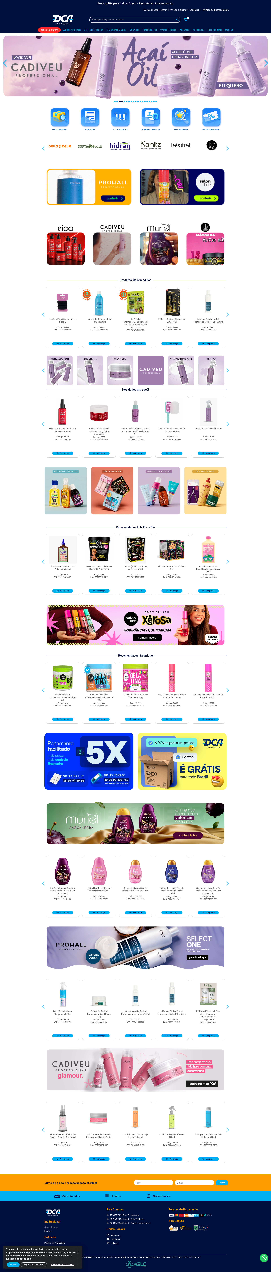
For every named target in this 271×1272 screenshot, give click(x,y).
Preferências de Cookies (62, 1264)
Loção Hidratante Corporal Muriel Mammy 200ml (99, 889)
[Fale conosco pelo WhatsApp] (264, 1258)
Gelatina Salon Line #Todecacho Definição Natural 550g (99, 697)
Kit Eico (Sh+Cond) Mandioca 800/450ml (171, 320)
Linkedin (114, 1243)
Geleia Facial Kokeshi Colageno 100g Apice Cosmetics (99, 431)
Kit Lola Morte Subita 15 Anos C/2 (172, 567)
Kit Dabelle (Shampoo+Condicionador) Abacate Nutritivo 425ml (135, 322)
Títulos (116, 1196)
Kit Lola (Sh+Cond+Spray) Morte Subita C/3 (135, 567)
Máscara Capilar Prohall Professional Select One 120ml (135, 1012)
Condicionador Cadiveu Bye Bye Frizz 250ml (135, 1135)
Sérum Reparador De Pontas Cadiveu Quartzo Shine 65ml (63, 1135)
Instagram (115, 1235)
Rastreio (48, 1231)
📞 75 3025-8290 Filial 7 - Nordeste (123, 1215)
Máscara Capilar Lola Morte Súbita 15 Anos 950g (99, 567)
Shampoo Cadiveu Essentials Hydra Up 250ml (208, 1135)
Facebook (115, 1239)
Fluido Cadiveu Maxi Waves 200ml (171, 1135)
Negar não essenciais (34, 1264)
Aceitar (13, 1264)
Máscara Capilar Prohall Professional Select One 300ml (208, 320)
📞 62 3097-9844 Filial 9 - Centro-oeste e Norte (129, 1223)
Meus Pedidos (70, 1196)
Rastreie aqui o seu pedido (156, 3)
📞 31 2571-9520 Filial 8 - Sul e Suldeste (125, 1219)
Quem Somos (50, 1227)
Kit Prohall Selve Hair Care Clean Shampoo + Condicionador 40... (208, 1014)
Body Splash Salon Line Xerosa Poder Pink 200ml (208, 696)
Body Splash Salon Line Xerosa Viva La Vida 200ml (172, 696)
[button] (115, 101)
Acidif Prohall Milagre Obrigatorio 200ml (62, 1012)
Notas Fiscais (161, 1196)
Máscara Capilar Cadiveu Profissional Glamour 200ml (99, 1135)
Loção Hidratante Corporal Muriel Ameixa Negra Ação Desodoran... (62, 891)
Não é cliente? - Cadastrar (186, 10)
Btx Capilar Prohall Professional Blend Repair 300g (99, 1014)
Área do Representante (217, 10)
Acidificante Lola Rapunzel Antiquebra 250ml (63, 567)
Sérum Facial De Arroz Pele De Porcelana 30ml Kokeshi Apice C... (135, 431)
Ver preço (64, 344)
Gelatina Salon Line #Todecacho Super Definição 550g (62, 697)
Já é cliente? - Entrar (156, 10)
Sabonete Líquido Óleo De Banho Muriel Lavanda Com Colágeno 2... (208, 891)
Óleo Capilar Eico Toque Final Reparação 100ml (62, 430)
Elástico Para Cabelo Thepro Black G (63, 320)
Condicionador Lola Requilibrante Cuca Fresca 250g (208, 569)
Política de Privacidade (54, 1243)
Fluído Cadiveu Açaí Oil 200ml (208, 428)
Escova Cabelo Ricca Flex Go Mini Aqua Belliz (172, 430)
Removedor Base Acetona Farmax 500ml (99, 320)
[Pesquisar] (177, 20)
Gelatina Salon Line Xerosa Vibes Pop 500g (135, 696)
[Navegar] (4, 63)
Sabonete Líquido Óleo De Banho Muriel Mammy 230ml (135, 889)
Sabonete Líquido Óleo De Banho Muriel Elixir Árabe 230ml (172, 891)
